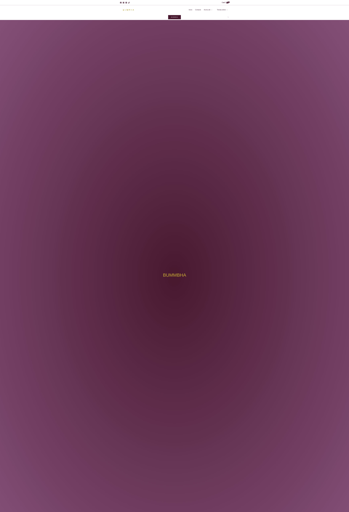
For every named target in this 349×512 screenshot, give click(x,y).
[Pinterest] (126, 2)
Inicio (190, 10)
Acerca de (207, 10)
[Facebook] (121, 2)
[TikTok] (129, 2)
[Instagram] (123, 2)
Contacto (198, 10)
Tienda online (221, 10)
